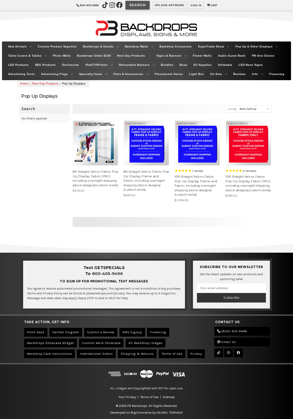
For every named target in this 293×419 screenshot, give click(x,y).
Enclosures (70, 64)
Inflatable (225, 64)
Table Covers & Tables (25, 55)
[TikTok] (105, 5)
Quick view (95, 135)
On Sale (216, 74)
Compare (94, 143)
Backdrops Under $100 (94, 55)
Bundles (167, 64)
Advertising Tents (21, 74)
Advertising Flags (55, 74)
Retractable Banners (134, 64)
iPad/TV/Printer (97, 64)
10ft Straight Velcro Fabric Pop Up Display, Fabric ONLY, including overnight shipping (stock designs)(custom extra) (248, 183)
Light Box (196, 74)
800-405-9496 (89, 5)
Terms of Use (172, 354)
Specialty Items (91, 74)
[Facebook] (119, 5)
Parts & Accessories (128, 74)
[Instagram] (112, 5)
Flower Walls (202, 55)
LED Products (18, 64)
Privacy (196, 354)
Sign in (196, 5)
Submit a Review (100, 332)
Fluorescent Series (169, 74)
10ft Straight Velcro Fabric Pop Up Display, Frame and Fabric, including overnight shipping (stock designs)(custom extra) (195, 185)
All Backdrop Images (145, 343)
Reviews (239, 74)
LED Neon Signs (251, 64)
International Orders (96, 354)
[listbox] (255, 108)
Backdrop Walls (137, 46)
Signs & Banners (169, 55)
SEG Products (45, 64)
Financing (276, 74)
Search (137, 5)
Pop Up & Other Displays (254, 46)
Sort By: (232, 108)
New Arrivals (18, 46)
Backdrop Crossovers (175, 46)
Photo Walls (62, 55)
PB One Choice (263, 55)
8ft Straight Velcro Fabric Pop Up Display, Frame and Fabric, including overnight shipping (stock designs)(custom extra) (146, 180)
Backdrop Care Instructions (49, 354)
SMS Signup (132, 332)
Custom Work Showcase (101, 343)
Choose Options (95, 151)
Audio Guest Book (232, 55)
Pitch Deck (35, 332)
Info (255, 74)
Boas (183, 64)
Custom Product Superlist (57, 46)
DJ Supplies (202, 64)
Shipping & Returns (137, 354)
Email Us (228, 342)
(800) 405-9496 (233, 331)
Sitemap (169, 397)
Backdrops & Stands (98, 46)
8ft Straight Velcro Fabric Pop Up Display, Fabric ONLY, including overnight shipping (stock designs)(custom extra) (96, 178)
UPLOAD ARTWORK (169, 5)
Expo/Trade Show (211, 46)
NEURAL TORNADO (169, 412)
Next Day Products (131, 55)
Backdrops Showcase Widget (50, 343)
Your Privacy (127, 397)
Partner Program (65, 332)
